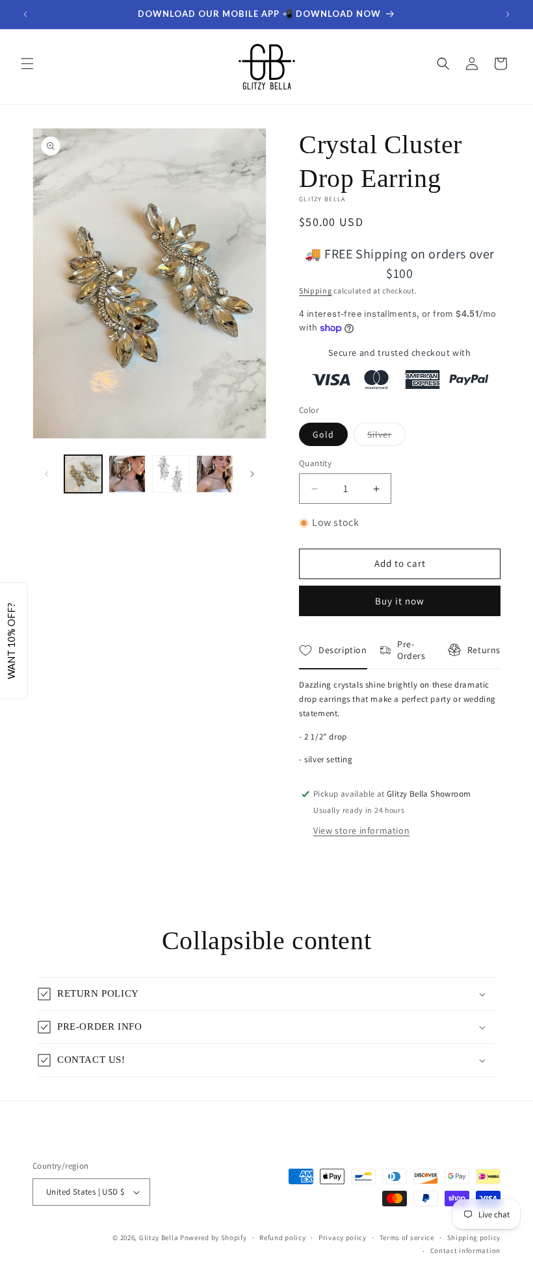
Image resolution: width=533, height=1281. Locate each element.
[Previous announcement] (25, 14)
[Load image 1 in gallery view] (83, 474)
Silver (386, 437)
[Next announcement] (507, 14)
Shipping (315, 290)
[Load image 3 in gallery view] (171, 474)
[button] (27, 63)
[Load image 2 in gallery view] (127, 474)
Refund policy (282, 1237)
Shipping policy (474, 1237)
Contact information (465, 1250)
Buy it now (399, 601)
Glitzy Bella (158, 1237)
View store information (361, 830)
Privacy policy (342, 1237)
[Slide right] (252, 474)
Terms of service (407, 1237)
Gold (323, 434)
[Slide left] (46, 474)
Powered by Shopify (213, 1237)
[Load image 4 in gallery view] (215, 474)
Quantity (315, 463)
